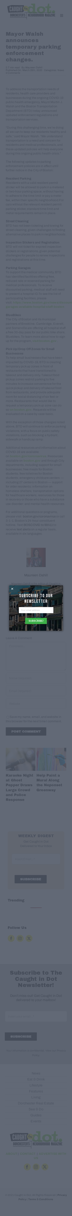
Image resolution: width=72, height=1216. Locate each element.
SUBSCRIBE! (36, 620)
